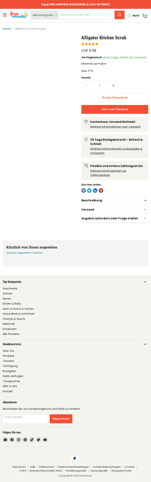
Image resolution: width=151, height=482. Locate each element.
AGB (32, 467)
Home (7, 28)
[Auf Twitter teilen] (89, 190)
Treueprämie (11, 381)
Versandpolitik (99, 470)
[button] (90, 44)
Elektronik (9, 324)
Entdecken (10, 329)
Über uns (8, 351)
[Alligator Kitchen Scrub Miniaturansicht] (8, 44)
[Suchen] (119, 15)
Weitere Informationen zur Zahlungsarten (108, 173)
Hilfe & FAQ (10, 386)
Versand (8, 361)
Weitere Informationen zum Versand (115, 127)
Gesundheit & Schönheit (18, 314)
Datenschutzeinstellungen (73, 467)
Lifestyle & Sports (14, 319)
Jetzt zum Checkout (115, 109)
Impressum (19, 467)
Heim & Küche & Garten (18, 309)
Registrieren (61, 419)
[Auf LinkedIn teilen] (95, 190)
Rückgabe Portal (121, 470)
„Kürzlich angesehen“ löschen (24, 252)
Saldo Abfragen (13, 376)
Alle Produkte (11, 334)
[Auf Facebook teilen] (83, 190)
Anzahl (86, 77)
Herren (7, 298)
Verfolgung (10, 366)
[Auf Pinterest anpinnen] (101, 190)
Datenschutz (46, 467)
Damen (8, 293)
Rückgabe (9, 371)
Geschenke (10, 288)
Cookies (130, 467)
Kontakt (8, 391)
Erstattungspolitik (76, 470)
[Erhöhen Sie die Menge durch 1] (113, 85)
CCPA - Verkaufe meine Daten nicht (41, 470)
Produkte (8, 356)
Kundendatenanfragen (107, 467)
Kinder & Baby (12, 303)
